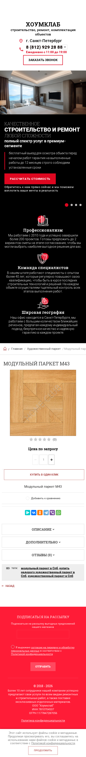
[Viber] (52, 512)
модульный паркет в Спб (39, 568)
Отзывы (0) (42, 555)
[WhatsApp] (58, 512)
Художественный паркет (44, 348)
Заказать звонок (43, 60)
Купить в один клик (44, 474)
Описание (42, 529)
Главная (16, 348)
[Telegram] (46, 512)
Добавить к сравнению (45, 498)
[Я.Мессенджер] (27, 512)
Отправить (43, 666)
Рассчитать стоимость (30, 178)
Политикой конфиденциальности (32, 654)
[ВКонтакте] (33, 512)
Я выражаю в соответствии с (43, 651)
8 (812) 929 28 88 (44, 47)
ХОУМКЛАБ (43, 24)
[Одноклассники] (40, 512)
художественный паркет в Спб (50, 576)
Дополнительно (42, 542)
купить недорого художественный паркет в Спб (48, 572)
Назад (10, 586)
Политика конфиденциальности (43, 720)
